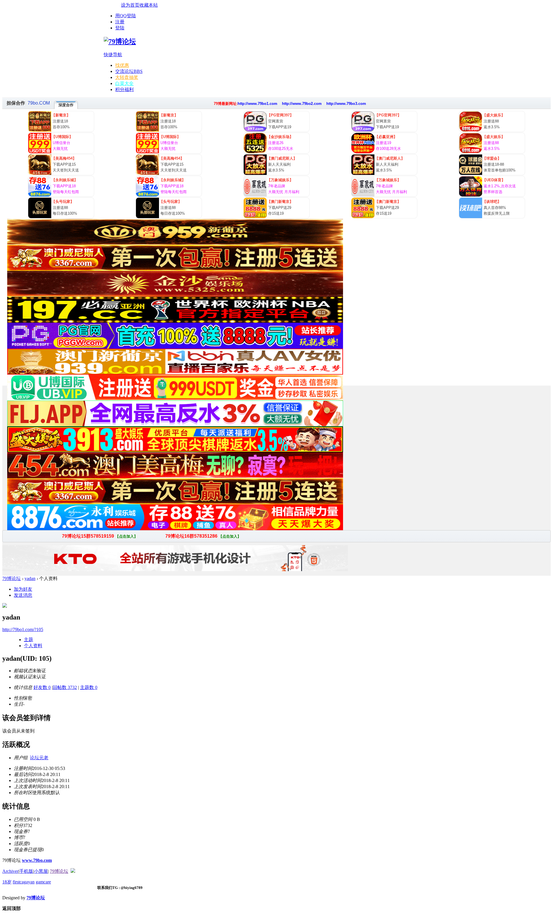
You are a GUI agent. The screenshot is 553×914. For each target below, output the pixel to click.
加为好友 (23, 589)
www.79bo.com (37, 860)
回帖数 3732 (65, 687)
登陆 (119, 27)
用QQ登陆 (125, 15)
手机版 (26, 871)
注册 (119, 21)
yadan (29, 578)
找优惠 (122, 65)
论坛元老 (39, 757)
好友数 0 (42, 687)
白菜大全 (124, 83)
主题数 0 (88, 687)
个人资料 (33, 645)
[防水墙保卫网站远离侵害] (73, 871)
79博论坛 (11, 578)
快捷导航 (113, 54)
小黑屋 (41, 871)
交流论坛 (129, 71)
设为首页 (130, 5)
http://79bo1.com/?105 (22, 629)
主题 (28, 639)
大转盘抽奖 (126, 77)
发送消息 (23, 595)
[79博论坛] (120, 41)
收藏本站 (148, 5)
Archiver (10, 871)
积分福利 (124, 89)
